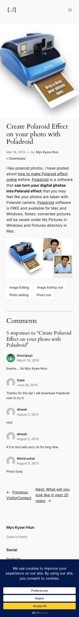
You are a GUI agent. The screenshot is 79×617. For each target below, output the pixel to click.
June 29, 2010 (27, 385)
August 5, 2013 (28, 463)
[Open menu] (70, 10)
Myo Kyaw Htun (47, 152)
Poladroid (40, 179)
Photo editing (19, 295)
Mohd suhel (26, 458)
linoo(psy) (25, 355)
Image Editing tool (50, 287)
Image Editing (19, 287)
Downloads (17, 158)
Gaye (21, 380)
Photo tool (43, 295)
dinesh (22, 409)
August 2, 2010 (28, 414)
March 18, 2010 (28, 360)
